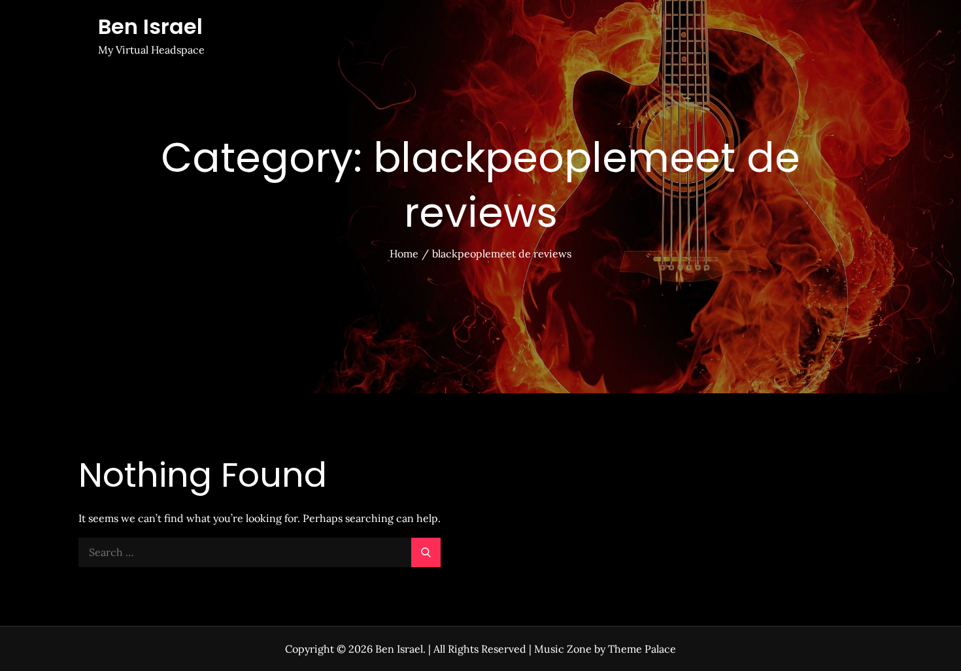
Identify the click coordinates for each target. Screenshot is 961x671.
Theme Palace (642, 648)
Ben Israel (150, 26)
